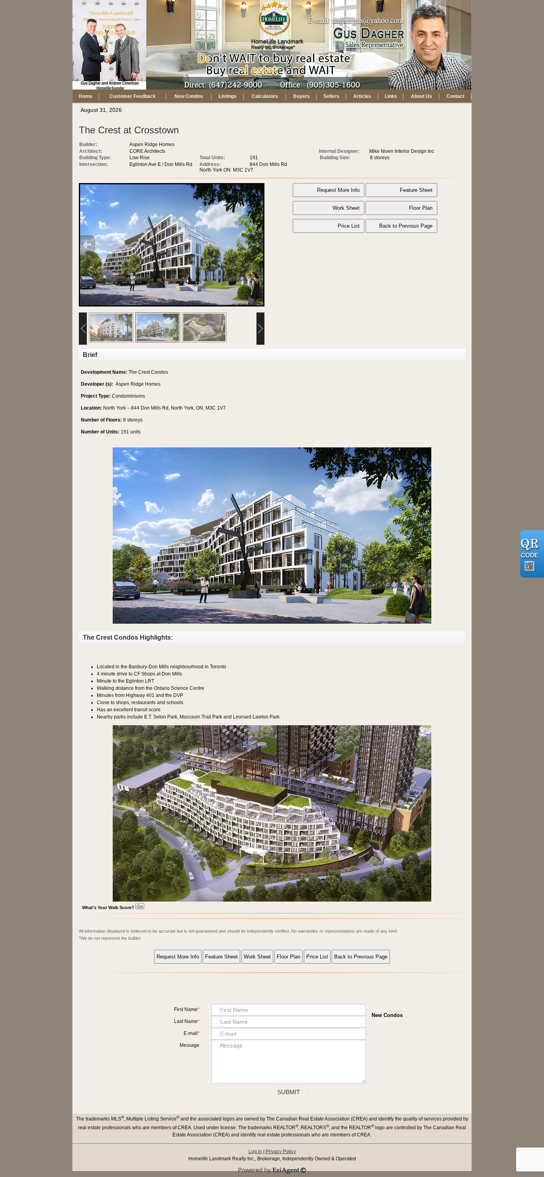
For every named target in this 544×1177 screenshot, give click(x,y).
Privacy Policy (281, 1151)
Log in (255, 1151)
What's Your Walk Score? (108, 907)
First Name (186, 1009)
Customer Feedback (133, 96)
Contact (455, 96)
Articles (362, 96)
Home (85, 96)
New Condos (188, 96)
